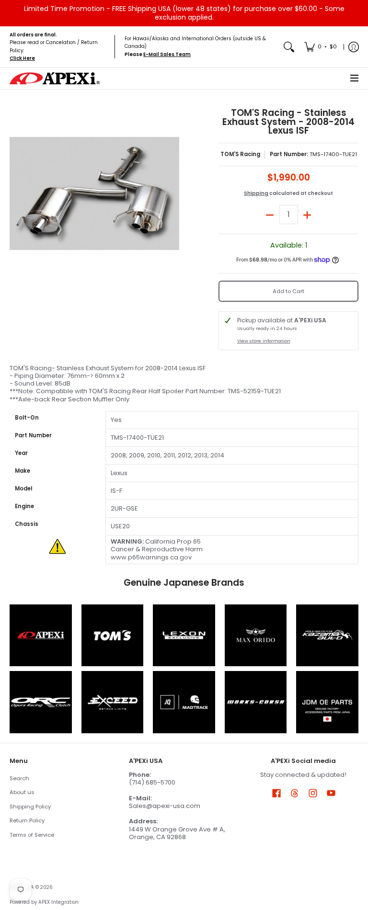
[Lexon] (184, 635)
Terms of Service (32, 835)
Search (19, 778)
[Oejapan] (327, 702)
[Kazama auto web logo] (327, 635)
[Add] (307, 214)
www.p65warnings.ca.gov (151, 557)
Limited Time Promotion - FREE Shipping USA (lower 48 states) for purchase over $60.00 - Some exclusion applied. (184, 13)
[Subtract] (270, 214)
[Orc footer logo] (41, 702)
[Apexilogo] (41, 635)
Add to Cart (288, 291)
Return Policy (27, 820)
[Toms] (112, 635)
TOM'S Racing (240, 154)
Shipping (256, 193)
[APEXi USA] (55, 78)
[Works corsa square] (256, 702)
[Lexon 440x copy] (256, 635)
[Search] (289, 46)
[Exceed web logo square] (112, 702)
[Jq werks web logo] (184, 702)
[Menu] (353, 78)
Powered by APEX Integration (44, 902)
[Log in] (353, 46)
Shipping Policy (30, 806)
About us (22, 792)
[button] (276, 792)
